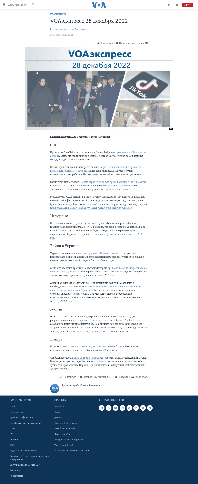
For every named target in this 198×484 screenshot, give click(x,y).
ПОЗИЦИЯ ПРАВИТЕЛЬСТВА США (71, 451)
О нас (12, 407)
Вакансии (15, 470)
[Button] (105, 43)
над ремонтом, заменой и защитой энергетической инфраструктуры (90, 208)
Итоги (57, 412)
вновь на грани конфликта (87, 358)
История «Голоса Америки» (68, 440)
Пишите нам (16, 412)
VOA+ (12, 429)
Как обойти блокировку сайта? (25, 423)
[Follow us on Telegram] (150, 408)
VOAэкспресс (58, 14)
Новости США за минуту (66, 423)
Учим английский (63, 445)
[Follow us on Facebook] (102, 408)
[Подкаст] (136, 408)
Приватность (16, 476)
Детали (58, 418)
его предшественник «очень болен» (103, 346)
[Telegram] (168, 5)
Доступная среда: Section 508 (25, 465)
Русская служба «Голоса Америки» (68, 29)
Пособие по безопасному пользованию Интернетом (29, 458)
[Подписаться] (143, 408)
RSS (12, 445)
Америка (59, 407)
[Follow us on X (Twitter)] (108, 408)
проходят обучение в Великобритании (97, 253)
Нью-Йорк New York (64, 429)
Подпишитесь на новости (23, 451)
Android (14, 440)
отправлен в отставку (89, 320)
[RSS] (129, 408)
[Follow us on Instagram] (122, 408)
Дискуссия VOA (62, 434)
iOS (11, 434)
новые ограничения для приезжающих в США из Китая (113, 182)
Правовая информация (21, 418)
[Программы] (177, 5)
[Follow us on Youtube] (115, 408)
